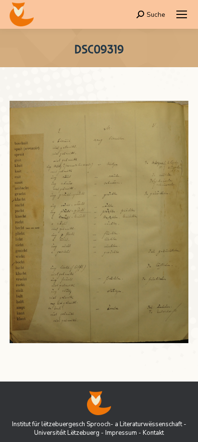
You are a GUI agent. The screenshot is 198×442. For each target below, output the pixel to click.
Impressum (121, 433)
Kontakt (153, 433)
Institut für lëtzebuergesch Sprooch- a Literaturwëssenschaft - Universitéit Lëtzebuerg (99, 428)
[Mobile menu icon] (181, 14)
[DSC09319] (99, 222)
